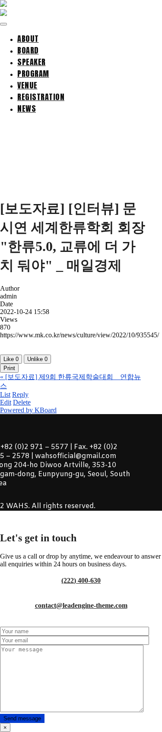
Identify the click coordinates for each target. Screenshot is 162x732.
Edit (5, 402)
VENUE (27, 85)
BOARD (28, 50)
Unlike (37, 359)
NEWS (26, 108)
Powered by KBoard (28, 410)
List (5, 394)
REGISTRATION (40, 97)
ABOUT (28, 38)
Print (9, 368)
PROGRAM (33, 73)
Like (11, 359)
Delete (22, 402)
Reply (20, 394)
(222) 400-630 (81, 580)
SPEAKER (31, 62)
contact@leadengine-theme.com (81, 605)
